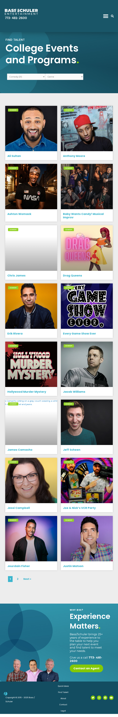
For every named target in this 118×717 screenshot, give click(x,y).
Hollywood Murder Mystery (26, 392)
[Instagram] (99, 698)
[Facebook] (105, 698)
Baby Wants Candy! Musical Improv (83, 215)
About (63, 698)
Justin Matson (73, 566)
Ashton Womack (19, 214)
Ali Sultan (14, 156)
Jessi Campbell (18, 508)
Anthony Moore (74, 156)
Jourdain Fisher (18, 566)
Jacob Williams (74, 392)
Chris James (16, 275)
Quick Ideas (63, 686)
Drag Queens (72, 275)
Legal (63, 710)
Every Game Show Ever (79, 333)
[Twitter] (93, 698)
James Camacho (19, 450)
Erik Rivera (15, 333)
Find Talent (63, 692)
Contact (63, 704)
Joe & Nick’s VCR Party (79, 508)
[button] (106, 16)
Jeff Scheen (71, 450)
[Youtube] (111, 698)
